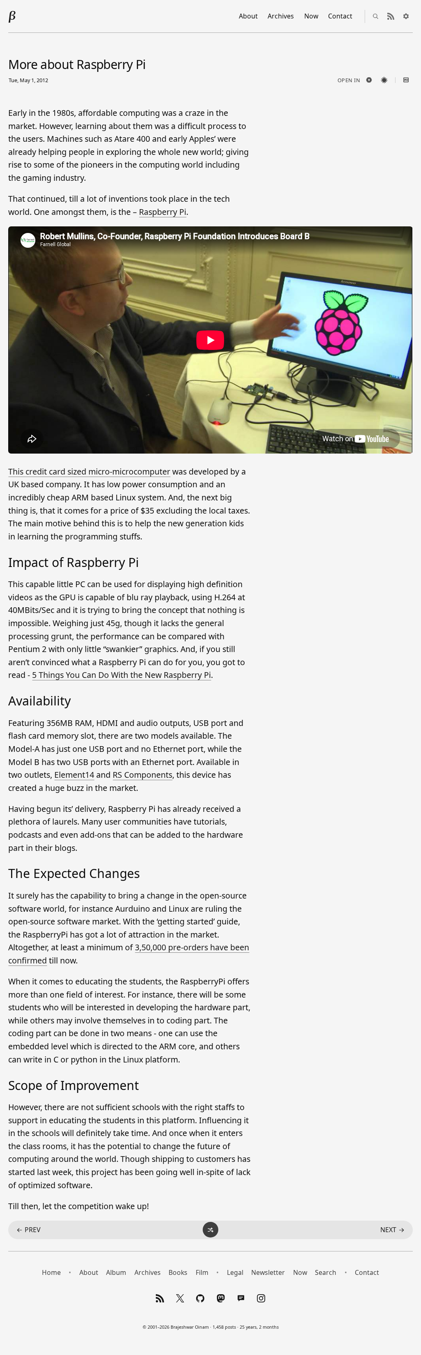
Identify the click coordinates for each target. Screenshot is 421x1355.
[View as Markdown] (406, 80)
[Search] (375, 16)
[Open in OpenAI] (369, 80)
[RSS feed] (391, 16)
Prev (28, 1229)
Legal (235, 1272)
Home (51, 1272)
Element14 (74, 774)
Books (178, 1272)
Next (392, 1229)
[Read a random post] (210, 1229)
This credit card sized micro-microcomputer (89, 471)
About (248, 16)
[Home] (12, 16)
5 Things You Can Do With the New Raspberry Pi (121, 674)
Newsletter (268, 1272)
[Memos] (241, 1298)
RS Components (142, 774)
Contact (340, 16)
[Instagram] (261, 1298)
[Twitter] (180, 1298)
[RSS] (160, 1298)
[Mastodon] (221, 1298)
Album (116, 1272)
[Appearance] (406, 16)
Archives (281, 16)
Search (325, 1272)
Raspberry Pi (162, 211)
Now (311, 16)
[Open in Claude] (384, 80)
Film (202, 1272)
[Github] (200, 1298)
